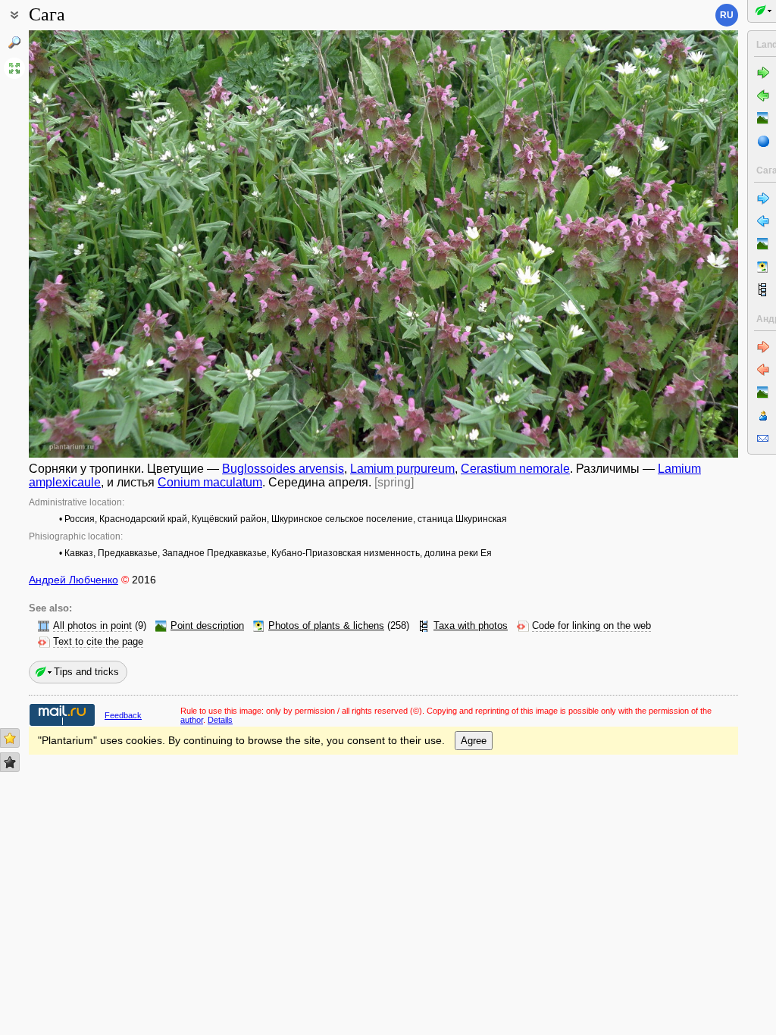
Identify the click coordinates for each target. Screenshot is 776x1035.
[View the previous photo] (103, 244)
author (191, 719)
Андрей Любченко (73, 580)
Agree (474, 740)
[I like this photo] (10, 738)
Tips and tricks (86, 671)
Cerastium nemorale (515, 468)
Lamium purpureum (402, 468)
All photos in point (92, 626)
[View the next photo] (663, 244)
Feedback (123, 715)
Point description (207, 626)
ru (727, 15)
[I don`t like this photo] (10, 762)
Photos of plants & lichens (326, 626)
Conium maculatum (210, 482)
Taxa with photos (470, 626)
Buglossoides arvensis (283, 468)
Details (220, 719)
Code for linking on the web (591, 626)
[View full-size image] (14, 68)
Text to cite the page (98, 641)
